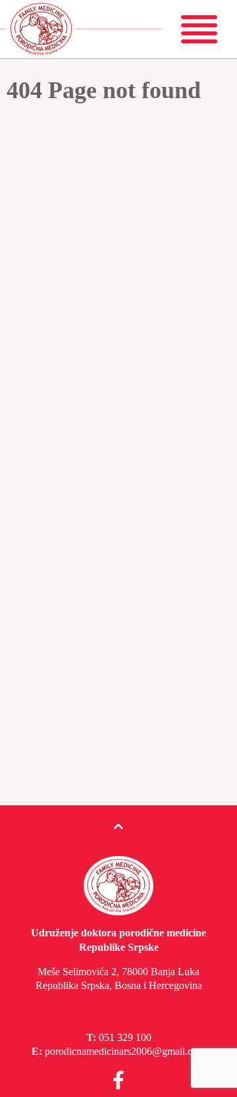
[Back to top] (118, 827)
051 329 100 (125, 1037)
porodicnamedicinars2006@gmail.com (125, 1051)
